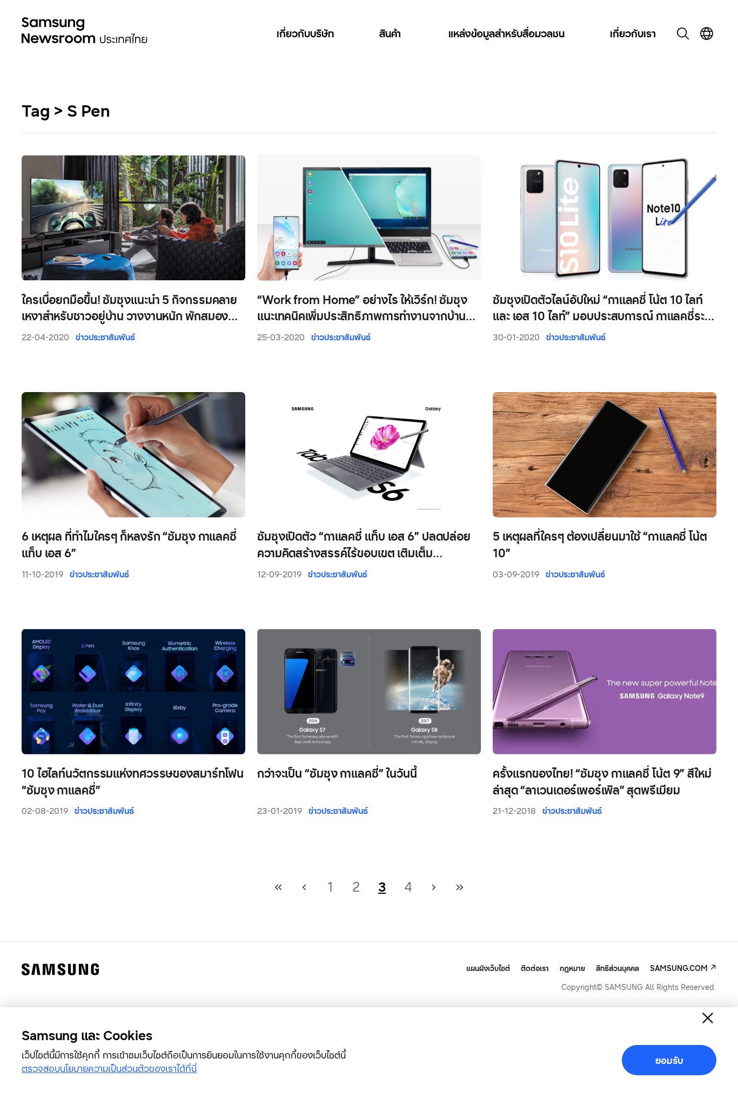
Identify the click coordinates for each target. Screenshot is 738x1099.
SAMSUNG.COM (679, 968)
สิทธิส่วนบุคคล (617, 968)
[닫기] (707, 1018)
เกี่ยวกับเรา (633, 33)
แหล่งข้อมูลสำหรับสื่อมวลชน (506, 33)
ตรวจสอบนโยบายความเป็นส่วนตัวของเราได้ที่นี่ (109, 1068)
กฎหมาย (572, 968)
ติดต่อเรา (535, 968)
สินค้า (390, 33)
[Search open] (683, 33)
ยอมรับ (669, 1060)
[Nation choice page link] (706, 33)
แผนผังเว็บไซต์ (488, 968)
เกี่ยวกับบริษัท (305, 33)
